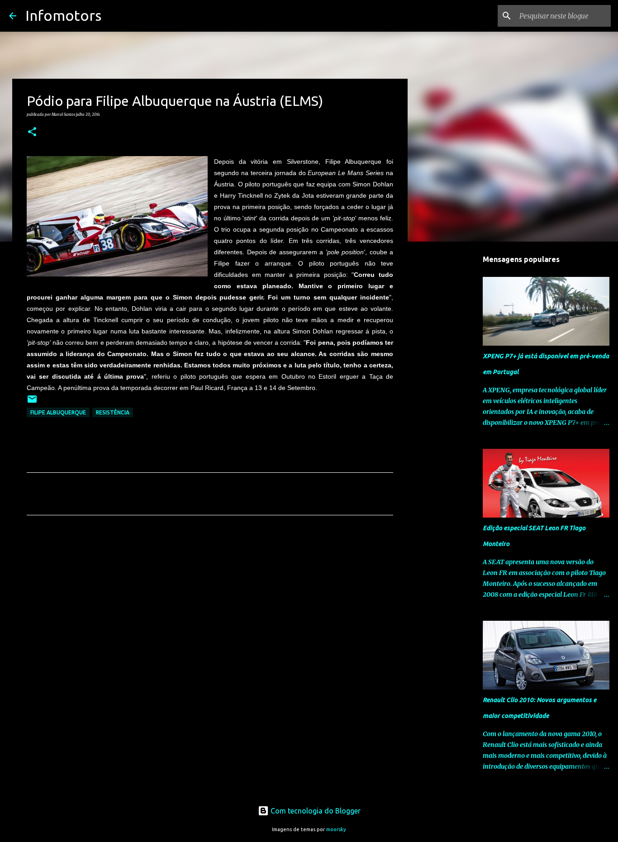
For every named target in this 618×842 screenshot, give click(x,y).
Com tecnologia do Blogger (315, 811)
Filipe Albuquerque (58, 412)
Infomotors (63, 15)
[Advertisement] (210, 606)
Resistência (112, 412)
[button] (32, 132)
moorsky (336, 829)
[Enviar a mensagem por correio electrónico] (32, 402)
